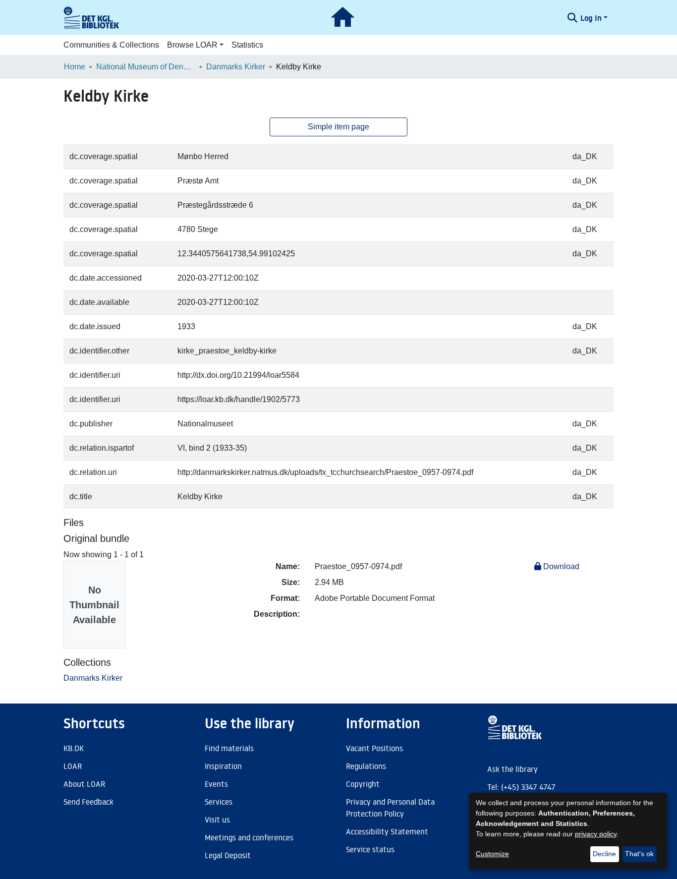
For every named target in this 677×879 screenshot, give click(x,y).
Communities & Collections (111, 45)
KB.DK (73, 748)
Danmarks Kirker (235, 66)
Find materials (229, 748)
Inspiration (223, 766)
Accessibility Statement (387, 831)
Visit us (217, 819)
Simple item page (338, 126)
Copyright (363, 784)
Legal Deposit (228, 855)
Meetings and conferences (249, 837)
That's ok (639, 854)
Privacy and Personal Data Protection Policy (390, 808)
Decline (604, 854)
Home (74, 66)
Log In (591, 17)
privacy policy (596, 834)
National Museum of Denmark (145, 66)
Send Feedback (88, 802)
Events (216, 784)
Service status (370, 849)
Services (218, 802)
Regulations (366, 766)
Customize (492, 854)
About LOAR (84, 784)
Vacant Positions (374, 748)
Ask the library (512, 769)
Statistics (247, 45)
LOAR (72, 766)
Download (560, 566)
